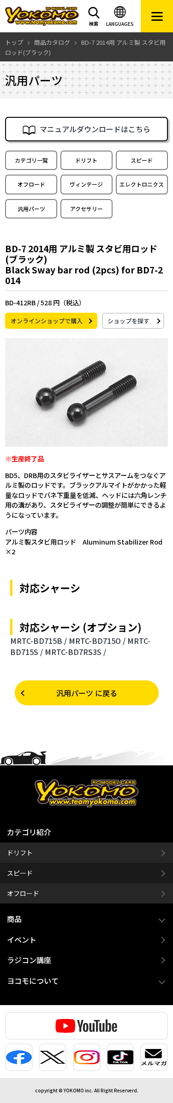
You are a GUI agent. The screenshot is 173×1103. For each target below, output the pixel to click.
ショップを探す (128, 320)
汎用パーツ (31, 208)
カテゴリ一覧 (31, 160)
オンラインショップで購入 (47, 320)
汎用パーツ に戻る (86, 692)
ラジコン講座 (29, 959)
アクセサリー (86, 208)
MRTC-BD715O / (97, 640)
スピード (142, 160)
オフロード (31, 184)
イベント (21, 939)
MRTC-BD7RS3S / (75, 651)
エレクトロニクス (141, 184)
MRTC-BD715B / (38, 640)
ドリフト (86, 160)
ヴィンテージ (86, 184)
